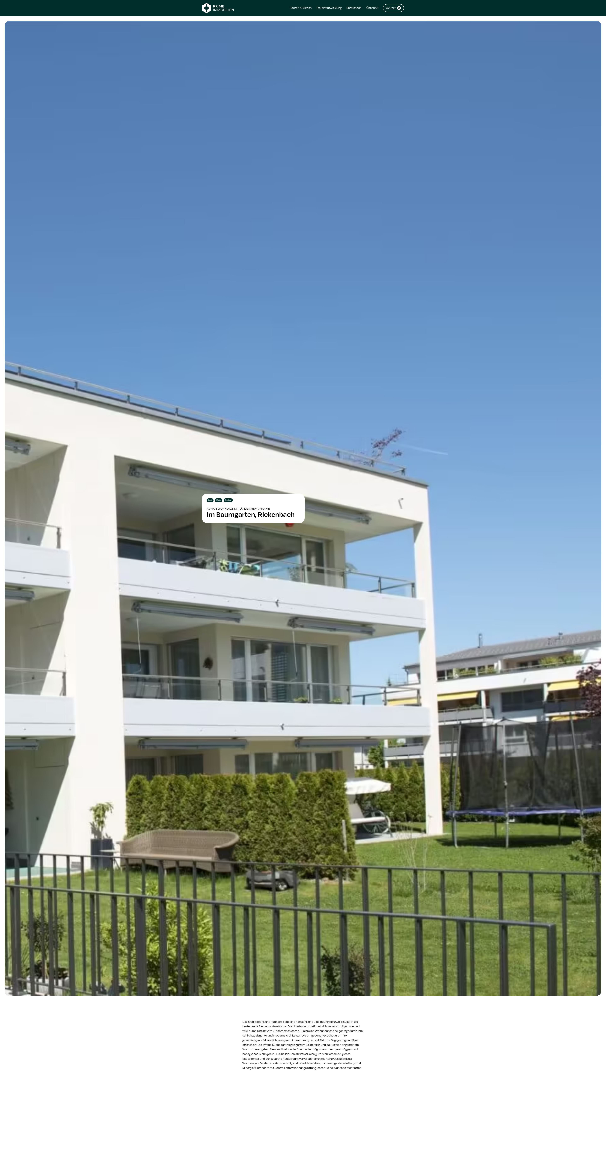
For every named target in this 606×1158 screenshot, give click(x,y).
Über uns (372, 7)
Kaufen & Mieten (301, 7)
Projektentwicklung (329, 7)
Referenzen (354, 7)
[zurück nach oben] (595, 1148)
